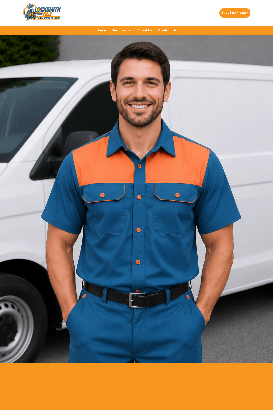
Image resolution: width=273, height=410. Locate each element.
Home (101, 30)
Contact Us (167, 30)
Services (119, 30)
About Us (144, 30)
